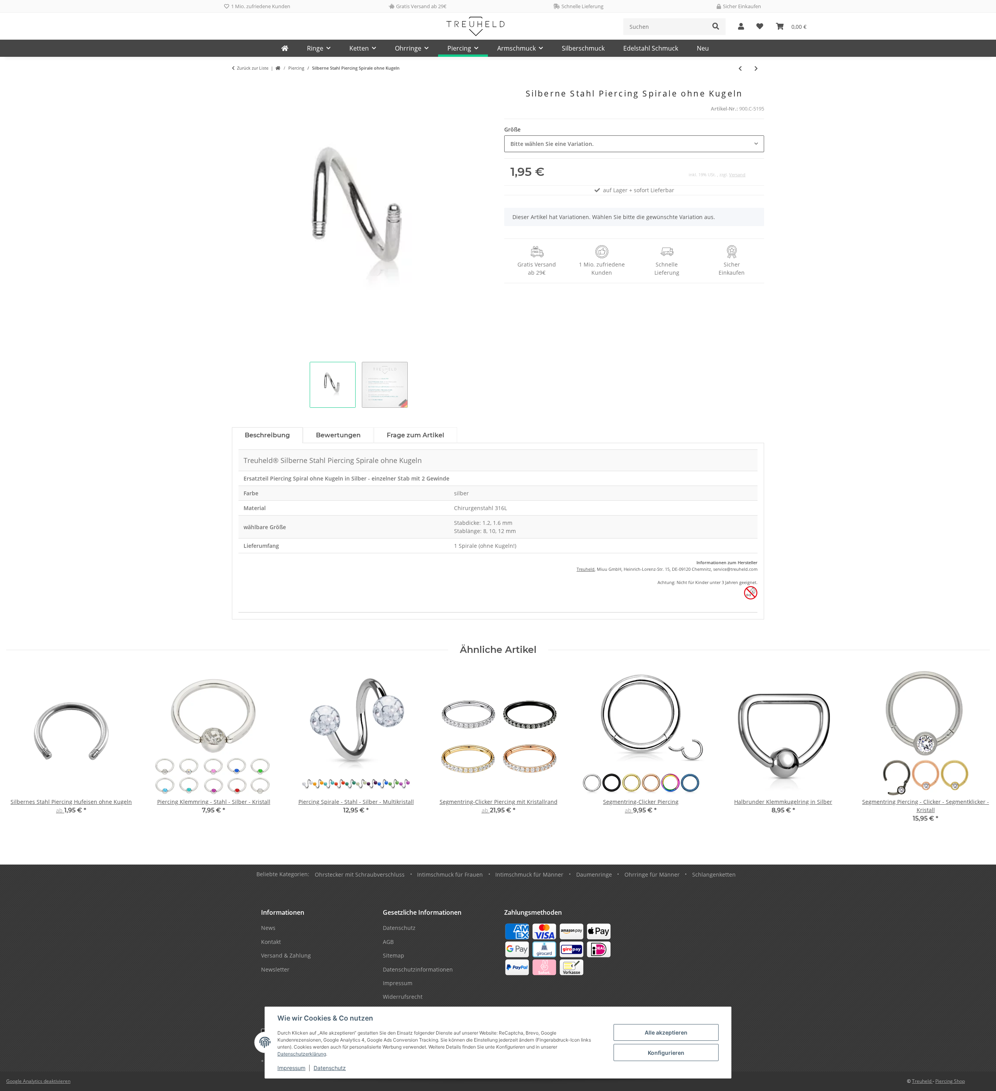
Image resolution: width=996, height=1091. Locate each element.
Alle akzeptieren (666, 1032)
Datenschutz (330, 1068)
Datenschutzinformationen (418, 969)
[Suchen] (716, 26)
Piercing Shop (950, 1081)
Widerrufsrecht (403, 996)
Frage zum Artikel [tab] (415, 435)
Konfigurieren (666, 1052)
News (268, 927)
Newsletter (275, 969)
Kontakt (271, 941)
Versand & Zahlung (286, 955)
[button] (741, 26)
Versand (737, 174)
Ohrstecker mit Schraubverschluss (360, 874)
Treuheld (585, 569)
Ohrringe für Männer (652, 874)
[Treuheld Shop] (278, 68)
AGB (388, 941)
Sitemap (393, 955)
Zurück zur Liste (252, 68)
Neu (703, 48)
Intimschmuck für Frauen (450, 874)
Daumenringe (594, 874)
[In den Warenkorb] (238, 84)
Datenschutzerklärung (301, 1054)
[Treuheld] (285, 48)
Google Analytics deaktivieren (38, 1081)
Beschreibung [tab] (267, 435)
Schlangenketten (714, 874)
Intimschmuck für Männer (529, 874)
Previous (19, 750)
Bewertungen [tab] (338, 435)
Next (977, 750)
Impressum (291, 1068)
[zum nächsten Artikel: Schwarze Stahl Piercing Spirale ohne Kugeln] (756, 68)
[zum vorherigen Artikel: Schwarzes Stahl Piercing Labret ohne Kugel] (740, 68)
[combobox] (634, 143)
